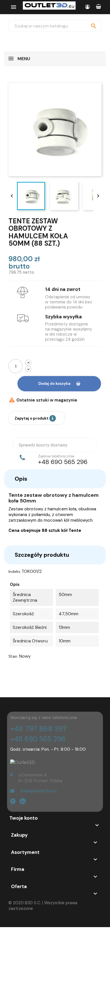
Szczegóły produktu (42, 554)
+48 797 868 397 (38, 728)
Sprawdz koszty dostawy (43, 445)
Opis (21, 478)
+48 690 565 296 (37, 739)
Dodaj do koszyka (54, 383)
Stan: (13, 656)
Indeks (14, 571)
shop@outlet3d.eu (38, 791)
